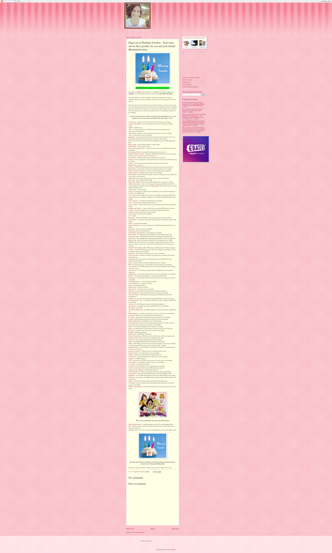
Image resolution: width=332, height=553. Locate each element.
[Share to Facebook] (159, 472)
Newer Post (130, 529)
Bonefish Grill (132, 169)
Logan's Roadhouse (133, 283)
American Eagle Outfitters (134, 124)
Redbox (130, 328)
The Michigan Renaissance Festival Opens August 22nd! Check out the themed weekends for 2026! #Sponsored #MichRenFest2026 (193, 104)
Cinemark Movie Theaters (134, 208)
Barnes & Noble (132, 144)
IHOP (129, 264)
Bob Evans (131, 167)
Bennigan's (131, 159)
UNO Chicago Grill (133, 371)
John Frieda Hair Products (134, 424)
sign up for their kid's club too (160, 163)
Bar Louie (130, 141)
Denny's (130, 223)
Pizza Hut (130, 319)
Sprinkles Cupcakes (133, 353)
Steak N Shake (132, 356)
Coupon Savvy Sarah (138, 471)
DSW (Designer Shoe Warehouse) (136, 233)
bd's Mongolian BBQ (133, 152)
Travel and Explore (187, 84)
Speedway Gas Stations (134, 351)
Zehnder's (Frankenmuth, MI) (135, 386)
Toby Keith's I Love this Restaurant (137, 366)
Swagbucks (131, 358)
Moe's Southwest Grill (134, 293)
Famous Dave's (132, 238)
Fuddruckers (131, 253)
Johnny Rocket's (132, 274)
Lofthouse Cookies (133, 430)
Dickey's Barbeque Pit (133, 225)
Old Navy (131, 304)
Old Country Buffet (133, 300)
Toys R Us (131, 368)
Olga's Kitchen (132, 306)
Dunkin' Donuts (132, 234)
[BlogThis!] (155, 472)
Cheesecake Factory (133, 201)
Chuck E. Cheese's (133, 204)
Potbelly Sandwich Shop (134, 321)
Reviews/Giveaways (187, 80)
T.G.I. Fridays (132, 364)
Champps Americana (133, 197)
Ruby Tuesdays (132, 334)
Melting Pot (131, 291)
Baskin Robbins (132, 146)
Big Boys (130, 163)
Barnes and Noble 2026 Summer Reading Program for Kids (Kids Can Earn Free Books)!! (192, 110)
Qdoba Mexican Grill (133, 323)
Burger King (131, 182)
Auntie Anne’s (132, 131)
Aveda (129, 133)
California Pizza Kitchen (134, 184)
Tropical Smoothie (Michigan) (135, 370)
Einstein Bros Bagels (133, 236)
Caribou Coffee (132, 189)
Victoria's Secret (132, 373)
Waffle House (131, 375)
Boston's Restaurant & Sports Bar (136, 171)
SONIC (130, 343)
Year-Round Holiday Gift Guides (190, 87)
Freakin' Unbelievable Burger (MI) (137, 248)
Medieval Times (132, 289)
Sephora (130, 341)
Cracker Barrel (132, 214)
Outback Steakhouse (133, 313)
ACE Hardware (132, 122)
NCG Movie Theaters (133, 294)
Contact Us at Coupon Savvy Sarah (190, 77)
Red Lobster (131, 330)
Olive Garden (131, 308)
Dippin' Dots (131, 229)
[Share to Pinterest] (160, 472)
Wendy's (130, 381)
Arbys (130, 129)
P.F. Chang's (131, 317)
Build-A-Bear (131, 180)
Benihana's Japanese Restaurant (136, 154)
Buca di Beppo (132, 174)
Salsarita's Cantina (133, 338)
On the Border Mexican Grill (135, 310)
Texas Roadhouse (132, 362)
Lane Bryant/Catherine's (134, 281)
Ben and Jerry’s (132, 157)
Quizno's (130, 326)
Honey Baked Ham (133, 259)
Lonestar (130, 285)
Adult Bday (133, 302)
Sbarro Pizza (131, 340)
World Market (131, 383)
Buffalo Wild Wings (133, 178)
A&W (130, 135)
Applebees (131, 127)
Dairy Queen (131, 218)
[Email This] (154, 472)
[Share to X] (157, 472)
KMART (130, 276)
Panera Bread (131, 315)
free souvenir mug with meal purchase (146, 156)
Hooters (130, 263)
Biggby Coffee (132, 165)
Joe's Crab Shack (132, 266)
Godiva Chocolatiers (133, 255)
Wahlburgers (131, 377)
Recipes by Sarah (186, 82)
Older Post (175, 529)
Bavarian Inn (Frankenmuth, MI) (136, 148)
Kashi (129, 426)
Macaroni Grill (132, 287)
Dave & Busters (132, 219)
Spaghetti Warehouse (133, 347)
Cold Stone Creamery (133, 212)
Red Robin (131, 332)
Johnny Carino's (132, 270)
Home (153, 529)
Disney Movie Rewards (134, 231)
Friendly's (130, 249)
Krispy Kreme (131, 278)
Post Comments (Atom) (138, 532)
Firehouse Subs (132, 240)
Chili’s (130, 202)
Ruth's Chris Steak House (134, 336)
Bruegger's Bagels (133, 172)
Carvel (130, 195)
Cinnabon (130, 210)
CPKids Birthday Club (156, 186)
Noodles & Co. (132, 298)
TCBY (130, 360)
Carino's (130, 191)
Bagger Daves (131, 137)
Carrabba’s (131, 193)
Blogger (173, 549)
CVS (129, 216)
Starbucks (130, 355)
